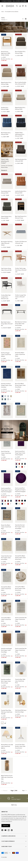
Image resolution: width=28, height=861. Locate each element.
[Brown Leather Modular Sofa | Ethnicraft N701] (21, 72)
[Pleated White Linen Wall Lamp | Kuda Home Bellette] (7, 734)
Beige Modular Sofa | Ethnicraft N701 (20, 108)
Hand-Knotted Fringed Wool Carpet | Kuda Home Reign (6, 650)
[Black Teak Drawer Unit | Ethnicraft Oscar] (21, 206)
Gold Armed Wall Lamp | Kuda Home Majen (20, 711)
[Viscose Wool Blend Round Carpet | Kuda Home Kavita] (21, 576)
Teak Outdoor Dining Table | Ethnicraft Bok (6, 269)
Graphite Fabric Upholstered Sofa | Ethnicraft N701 (19, 134)
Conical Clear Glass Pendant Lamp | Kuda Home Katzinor (20, 746)
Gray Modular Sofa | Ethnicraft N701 (6, 192)
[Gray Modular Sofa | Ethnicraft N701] (7, 181)
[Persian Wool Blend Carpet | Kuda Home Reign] (7, 515)
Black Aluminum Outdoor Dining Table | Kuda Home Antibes (21, 323)
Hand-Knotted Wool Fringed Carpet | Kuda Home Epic (6, 385)
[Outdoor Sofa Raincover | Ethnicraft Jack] (21, 231)
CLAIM (7, 432)
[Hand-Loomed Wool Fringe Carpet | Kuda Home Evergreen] (21, 441)
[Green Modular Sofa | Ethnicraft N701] (7, 206)
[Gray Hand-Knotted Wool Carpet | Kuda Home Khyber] (21, 515)
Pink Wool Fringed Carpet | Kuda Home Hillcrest (6, 354)
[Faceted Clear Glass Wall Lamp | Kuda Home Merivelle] (7, 700)
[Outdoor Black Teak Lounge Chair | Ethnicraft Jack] (7, 285)
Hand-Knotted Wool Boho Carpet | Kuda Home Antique (6, 681)
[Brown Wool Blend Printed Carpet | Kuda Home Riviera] (21, 373)
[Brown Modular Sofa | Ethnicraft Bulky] (21, 41)
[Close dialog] (27, 420)
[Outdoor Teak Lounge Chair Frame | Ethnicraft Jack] (21, 258)
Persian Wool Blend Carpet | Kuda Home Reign (6, 526)
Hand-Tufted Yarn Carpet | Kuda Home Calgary (6, 453)
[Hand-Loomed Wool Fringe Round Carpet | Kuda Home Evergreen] (21, 478)
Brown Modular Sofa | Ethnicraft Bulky (20, 52)
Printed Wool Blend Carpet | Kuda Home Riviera (20, 354)
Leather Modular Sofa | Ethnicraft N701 (20, 192)
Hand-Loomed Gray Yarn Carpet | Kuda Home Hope (21, 619)
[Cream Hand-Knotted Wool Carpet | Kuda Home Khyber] (7, 546)
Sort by (3, 17)
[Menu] (2, 6)
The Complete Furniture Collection (11, 11)
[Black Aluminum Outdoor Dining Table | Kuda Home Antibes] (21, 312)
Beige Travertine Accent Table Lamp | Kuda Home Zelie (7, 777)
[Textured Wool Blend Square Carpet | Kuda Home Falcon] (21, 546)
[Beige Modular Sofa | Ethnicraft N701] (21, 97)
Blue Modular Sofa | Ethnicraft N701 (6, 133)
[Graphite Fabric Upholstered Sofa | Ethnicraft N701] (21, 122)
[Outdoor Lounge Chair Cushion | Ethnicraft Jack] (21, 285)
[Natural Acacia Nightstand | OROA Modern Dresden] (7, 41)
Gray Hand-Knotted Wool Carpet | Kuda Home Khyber (20, 526)
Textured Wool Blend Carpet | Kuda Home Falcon (6, 588)
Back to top (14, 804)
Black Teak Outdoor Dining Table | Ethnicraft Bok (7, 323)
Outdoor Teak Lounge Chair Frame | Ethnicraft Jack (20, 270)
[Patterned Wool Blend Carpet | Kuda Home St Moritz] (21, 410)
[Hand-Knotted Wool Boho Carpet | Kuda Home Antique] (7, 669)
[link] (5, 790)
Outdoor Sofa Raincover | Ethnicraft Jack (21, 242)
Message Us (4, 170)
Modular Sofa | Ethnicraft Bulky (4, 108)
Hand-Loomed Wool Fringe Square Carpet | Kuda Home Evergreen (6, 490)
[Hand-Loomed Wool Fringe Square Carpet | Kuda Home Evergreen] (7, 478)
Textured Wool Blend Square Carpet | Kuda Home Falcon (20, 557)
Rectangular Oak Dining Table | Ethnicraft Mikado (6, 243)
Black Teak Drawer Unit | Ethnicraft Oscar (21, 217)
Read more (5, 825)
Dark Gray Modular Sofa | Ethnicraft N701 (20, 160)
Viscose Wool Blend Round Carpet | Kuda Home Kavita (20, 588)
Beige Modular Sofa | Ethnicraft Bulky (6, 83)
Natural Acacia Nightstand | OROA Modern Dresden (5, 53)
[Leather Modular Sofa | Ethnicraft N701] (21, 181)
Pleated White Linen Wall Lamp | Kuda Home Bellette (7, 746)
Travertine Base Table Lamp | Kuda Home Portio (20, 681)
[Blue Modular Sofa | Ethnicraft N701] (7, 122)
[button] (25, 6)
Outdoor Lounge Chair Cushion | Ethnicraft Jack (20, 296)
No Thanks (7, 434)
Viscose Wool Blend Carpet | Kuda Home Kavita (6, 619)
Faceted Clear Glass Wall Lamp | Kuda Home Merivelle (6, 712)
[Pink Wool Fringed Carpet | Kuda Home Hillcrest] (7, 342)
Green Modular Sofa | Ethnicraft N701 (6, 217)
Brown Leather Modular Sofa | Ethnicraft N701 (20, 83)
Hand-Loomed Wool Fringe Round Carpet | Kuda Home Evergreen (20, 489)
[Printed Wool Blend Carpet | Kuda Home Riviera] (21, 342)
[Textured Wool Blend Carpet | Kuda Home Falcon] (7, 576)
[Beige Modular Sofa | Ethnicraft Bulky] (7, 72)
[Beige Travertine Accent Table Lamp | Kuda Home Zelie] (7, 765)
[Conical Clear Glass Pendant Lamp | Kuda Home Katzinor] (21, 734)
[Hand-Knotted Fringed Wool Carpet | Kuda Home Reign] (7, 638)
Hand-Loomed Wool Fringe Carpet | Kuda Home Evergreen (20, 453)
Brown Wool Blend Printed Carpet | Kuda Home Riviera (20, 385)
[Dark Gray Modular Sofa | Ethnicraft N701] (21, 149)
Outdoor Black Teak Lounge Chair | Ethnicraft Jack (5, 297)
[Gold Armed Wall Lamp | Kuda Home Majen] (21, 700)
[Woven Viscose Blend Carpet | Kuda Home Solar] (7, 410)
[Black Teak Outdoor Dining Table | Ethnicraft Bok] (7, 312)
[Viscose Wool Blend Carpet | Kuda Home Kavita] (7, 607)
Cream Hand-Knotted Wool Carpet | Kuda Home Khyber (6, 557)
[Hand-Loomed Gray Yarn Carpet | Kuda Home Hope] (21, 607)
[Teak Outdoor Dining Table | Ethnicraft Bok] (7, 258)
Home (2, 11)
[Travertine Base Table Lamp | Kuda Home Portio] (21, 669)
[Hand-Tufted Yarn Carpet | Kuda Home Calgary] (7, 441)
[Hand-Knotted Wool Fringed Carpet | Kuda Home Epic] (7, 373)
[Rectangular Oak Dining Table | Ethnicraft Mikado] (7, 231)
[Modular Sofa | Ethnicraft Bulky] (7, 97)
